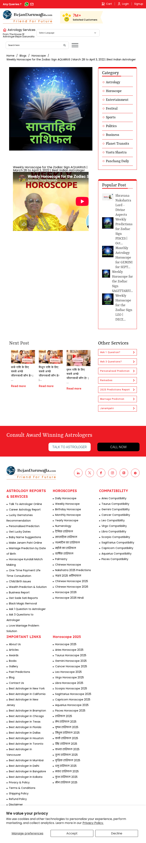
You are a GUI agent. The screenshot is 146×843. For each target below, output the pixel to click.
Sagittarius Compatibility (118, 542)
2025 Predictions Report (115, 389)
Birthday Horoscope (68, 509)
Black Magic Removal (23, 603)
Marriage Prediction (112, 399)
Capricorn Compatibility (117, 548)
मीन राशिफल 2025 (66, 782)
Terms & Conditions (22, 788)
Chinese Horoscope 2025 (71, 581)
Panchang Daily (117, 161)
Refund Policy (18, 799)
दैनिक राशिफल (64, 531)
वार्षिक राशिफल (64, 553)
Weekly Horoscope (67, 504)
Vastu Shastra (116, 152)
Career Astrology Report (25, 509)
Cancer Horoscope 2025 (71, 666)
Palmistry (61, 559)
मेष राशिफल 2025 (65, 722)
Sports (111, 117)
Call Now (118, 447)
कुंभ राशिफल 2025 (66, 777)
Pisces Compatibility (115, 559)
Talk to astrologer (69, 447)
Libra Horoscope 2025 (69, 683)
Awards (13, 655)
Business (112, 135)
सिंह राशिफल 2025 (66, 744)
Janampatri (107, 408)
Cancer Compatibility (116, 515)
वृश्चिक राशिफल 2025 (67, 760)
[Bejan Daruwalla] (27, 17)
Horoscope (39, 56)
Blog (11, 677)
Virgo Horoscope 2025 (69, 677)
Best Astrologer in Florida (25, 727)
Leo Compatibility (113, 520)
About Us (15, 644)
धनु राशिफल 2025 (66, 766)
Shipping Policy (19, 793)
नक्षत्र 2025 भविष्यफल (68, 576)
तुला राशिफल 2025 (66, 755)
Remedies (106, 380)
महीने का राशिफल (65, 548)
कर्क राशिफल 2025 (66, 738)
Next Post (19, 343)
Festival (111, 109)
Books (13, 661)
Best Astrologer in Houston (26, 738)
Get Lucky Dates (20, 532)
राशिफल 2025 (63, 716)
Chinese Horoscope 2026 (71, 587)
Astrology (113, 82)
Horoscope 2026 (66, 592)
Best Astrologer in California (27, 694)
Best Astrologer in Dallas (24, 733)
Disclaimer (16, 804)
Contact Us (16, 683)
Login (125, 4)
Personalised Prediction (115, 371)
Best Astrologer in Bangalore (27, 771)
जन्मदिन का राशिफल (67, 542)
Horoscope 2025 (65, 644)
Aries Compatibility (114, 498)
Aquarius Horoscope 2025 (72, 705)
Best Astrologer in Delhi (24, 766)
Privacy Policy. (93, 823)
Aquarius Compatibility (117, 553)
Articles (14, 650)
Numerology (63, 526)
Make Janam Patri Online (25, 543)
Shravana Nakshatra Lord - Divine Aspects (123, 205)
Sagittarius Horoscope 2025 (73, 694)
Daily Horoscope (65, 498)
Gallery (13, 666)
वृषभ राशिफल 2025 (66, 727)
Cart (109, 4)
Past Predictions (19, 672)
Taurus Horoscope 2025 (70, 655)
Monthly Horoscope (68, 515)
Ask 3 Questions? (111, 361)
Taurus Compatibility (115, 504)
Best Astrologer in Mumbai (26, 760)
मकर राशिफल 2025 (67, 771)
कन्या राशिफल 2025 (67, 749)
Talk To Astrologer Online (25, 504)
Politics (111, 126)
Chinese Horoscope (68, 565)
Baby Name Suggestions (25, 537)
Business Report (19, 592)
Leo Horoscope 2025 (68, 672)
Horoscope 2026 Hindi (69, 598)
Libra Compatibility (114, 531)
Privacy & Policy (19, 782)
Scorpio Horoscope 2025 (71, 688)
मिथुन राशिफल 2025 (67, 733)
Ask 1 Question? (110, 352)
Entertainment (117, 100)
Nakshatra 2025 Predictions (73, 570)
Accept (72, 833)
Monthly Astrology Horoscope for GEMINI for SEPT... (124, 257)
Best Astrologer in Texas (24, 722)
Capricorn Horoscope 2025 (72, 699)
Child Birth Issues (20, 581)
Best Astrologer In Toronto (26, 744)
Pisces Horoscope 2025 (70, 710)
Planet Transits (117, 144)
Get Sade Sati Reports (23, 598)
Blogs (23, 56)
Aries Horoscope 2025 (69, 650)
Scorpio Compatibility (116, 537)
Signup (138, 3)
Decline (116, 833)
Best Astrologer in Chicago (26, 716)
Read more (18, 386)
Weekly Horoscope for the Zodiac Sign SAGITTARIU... (122, 281)
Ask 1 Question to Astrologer (27, 609)
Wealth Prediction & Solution (28, 587)
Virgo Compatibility (114, 526)
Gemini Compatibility (116, 509)
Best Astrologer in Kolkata (25, 777)
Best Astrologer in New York (27, 688)
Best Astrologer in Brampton (27, 710)
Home (10, 56)
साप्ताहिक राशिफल (66, 537)
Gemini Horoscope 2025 (71, 661)
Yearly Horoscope (66, 520)
